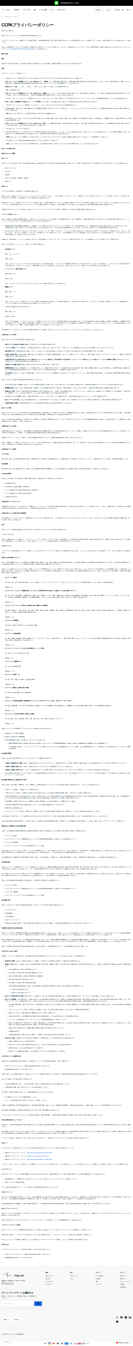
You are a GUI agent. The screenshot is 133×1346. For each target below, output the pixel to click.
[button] (117, 10)
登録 (38, 1304)
